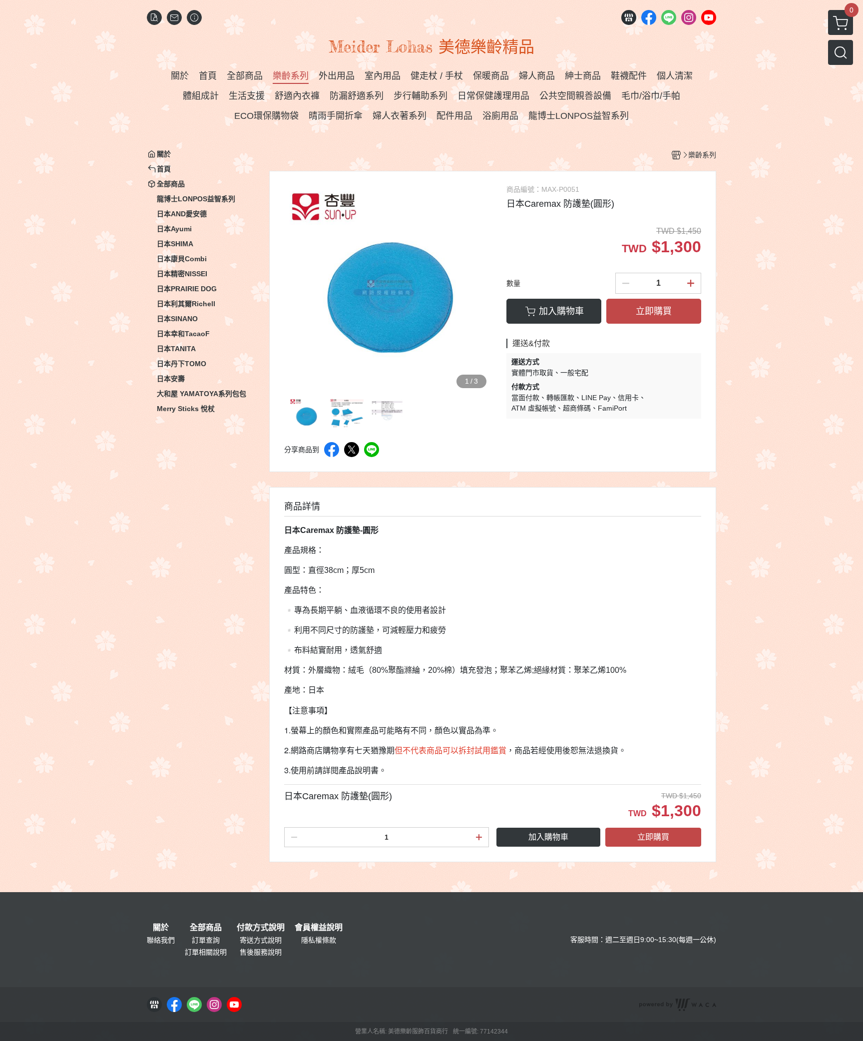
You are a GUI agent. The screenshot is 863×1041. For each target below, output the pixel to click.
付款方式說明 (261, 928)
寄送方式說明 (261, 940)
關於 (161, 928)
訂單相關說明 (206, 952)
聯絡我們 (161, 940)
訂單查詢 (206, 940)
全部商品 (206, 928)
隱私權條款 (318, 940)
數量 (513, 283)
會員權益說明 (319, 928)
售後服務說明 (261, 952)
